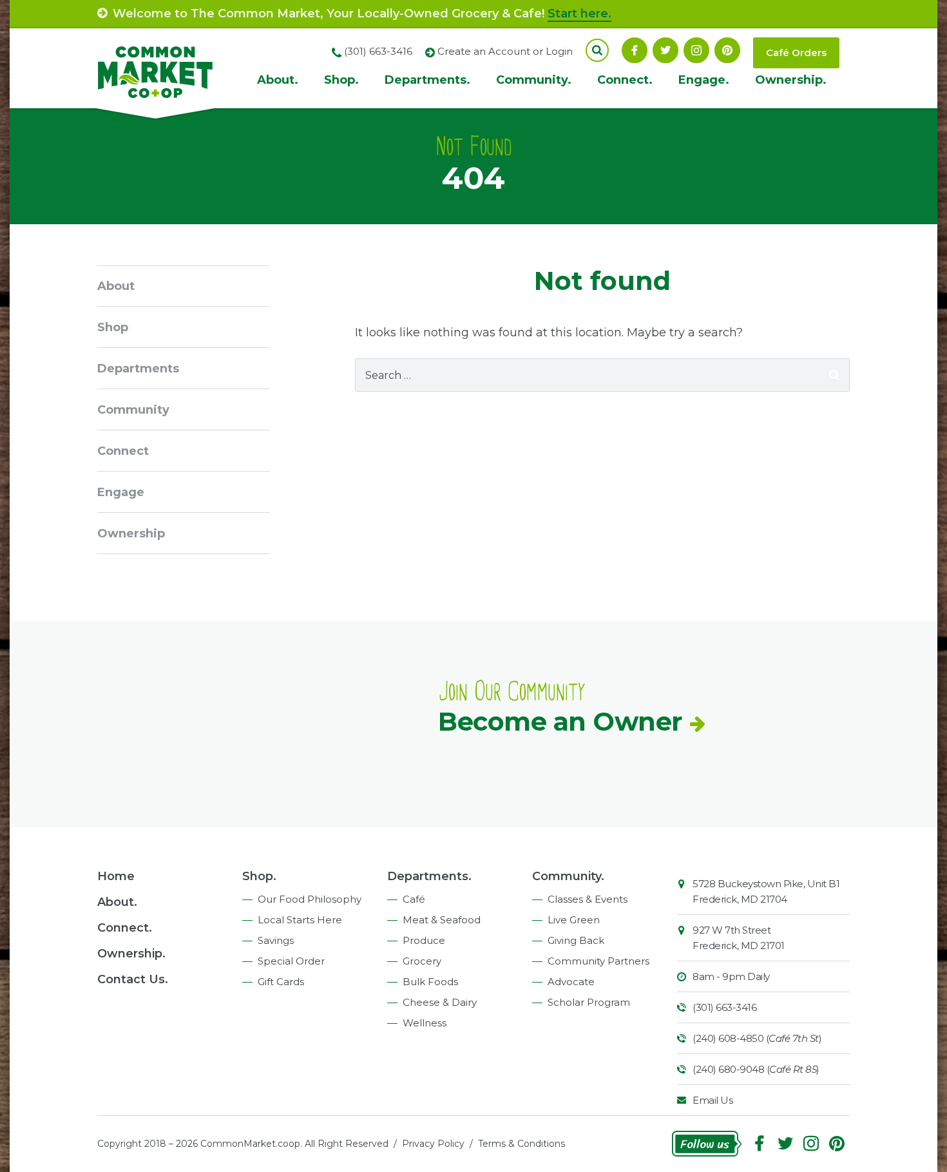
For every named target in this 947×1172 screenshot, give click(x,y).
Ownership (131, 533)
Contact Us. (132, 979)
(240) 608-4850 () (757, 1038)
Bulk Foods (430, 981)
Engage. (703, 80)
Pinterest (727, 50)
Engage (120, 492)
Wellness (424, 1023)
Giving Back (576, 940)
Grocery (422, 961)
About (116, 286)
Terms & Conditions (521, 1143)
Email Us (712, 1100)
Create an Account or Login (505, 51)
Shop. (341, 80)
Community (133, 410)
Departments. (427, 80)
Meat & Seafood (442, 920)
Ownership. (791, 80)
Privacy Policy (433, 1143)
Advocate (571, 981)
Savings (276, 940)
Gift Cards (281, 981)
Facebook (634, 50)
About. (277, 80)
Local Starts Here (300, 920)
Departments (138, 368)
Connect (123, 451)
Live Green (574, 920)
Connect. (625, 80)
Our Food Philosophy (309, 899)
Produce (424, 940)
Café (414, 899)
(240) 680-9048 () (756, 1069)
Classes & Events (587, 899)
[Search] (834, 375)
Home (116, 876)
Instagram (696, 50)
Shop (112, 327)
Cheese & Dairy (440, 1002)
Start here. (579, 13)
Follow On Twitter (665, 50)
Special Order (291, 961)
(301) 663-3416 (724, 1007)
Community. (533, 80)
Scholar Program (589, 1002)
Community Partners (598, 961)
